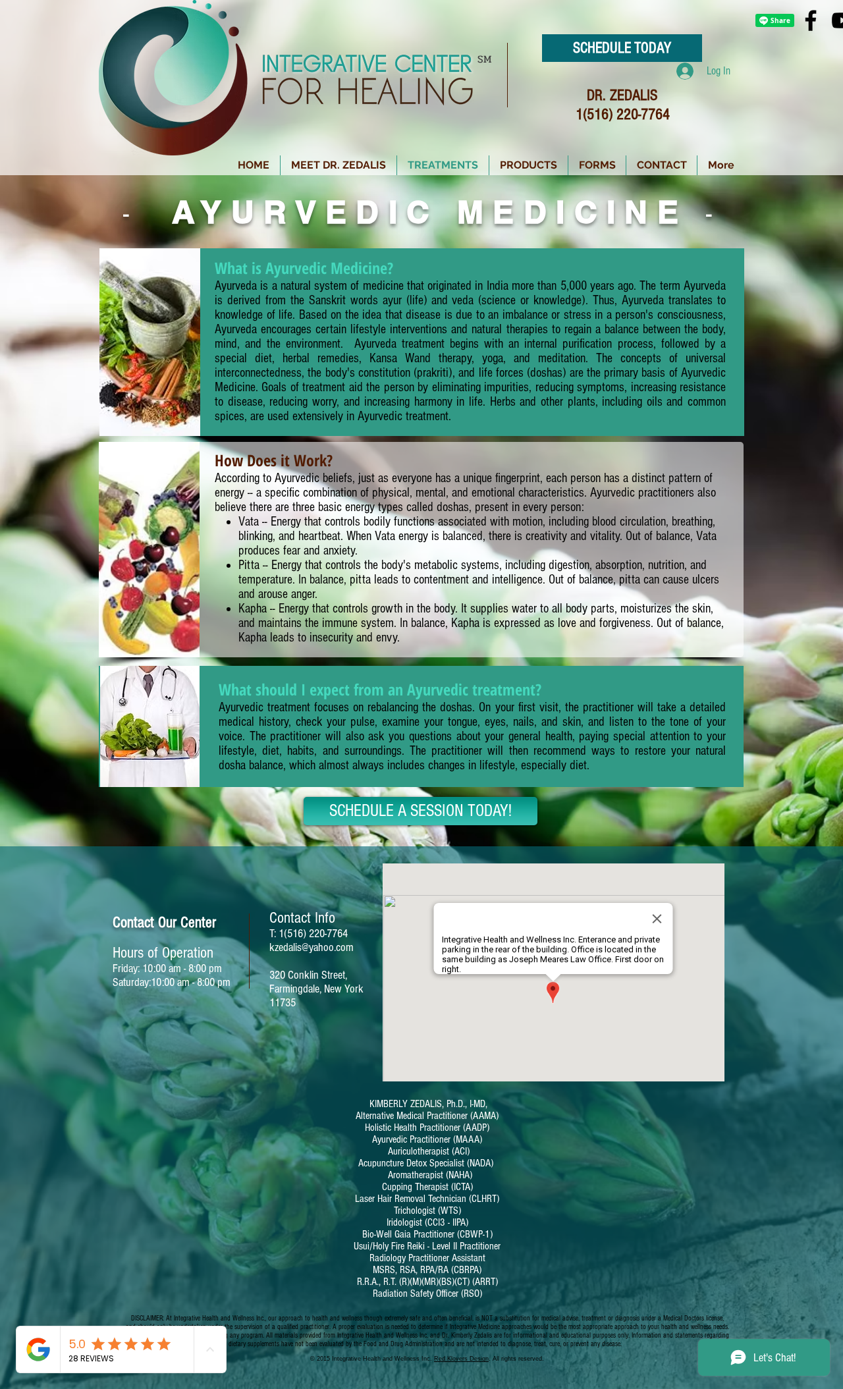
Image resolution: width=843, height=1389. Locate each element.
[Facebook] (811, 20)
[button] (528, 165)
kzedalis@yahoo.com (311, 947)
